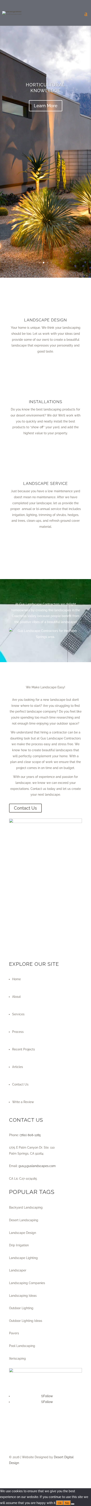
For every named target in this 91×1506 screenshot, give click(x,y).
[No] (72, 1504)
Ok (60, 1503)
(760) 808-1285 (30, 1135)
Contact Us (25, 808)
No (67, 1503)
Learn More (45, 105)
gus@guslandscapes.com (37, 1166)
